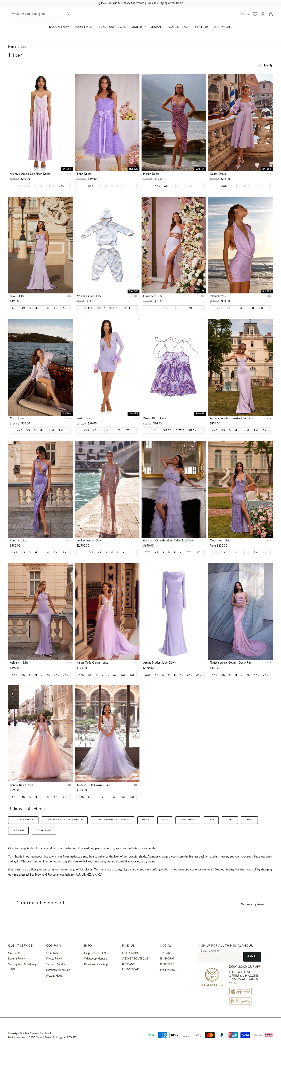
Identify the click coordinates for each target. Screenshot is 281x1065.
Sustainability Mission (58, 970)
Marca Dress (18, 418)
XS (28, 185)
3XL (265, 552)
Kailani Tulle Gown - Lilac (92, 663)
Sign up (252, 956)
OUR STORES (130, 953)
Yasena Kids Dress (154, 418)
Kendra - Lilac (18, 540)
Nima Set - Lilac (153, 296)
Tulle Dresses (188, 820)
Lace (164, 820)
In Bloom (18, 831)
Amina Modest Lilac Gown (159, 663)
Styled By (201, 27)
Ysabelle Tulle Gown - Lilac (93, 785)
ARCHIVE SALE (223, 27)
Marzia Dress (151, 174)
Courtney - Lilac (220, 540)
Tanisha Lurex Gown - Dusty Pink (231, 663)
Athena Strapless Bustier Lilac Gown (232, 418)
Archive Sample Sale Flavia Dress (30, 174)
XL (53, 185)
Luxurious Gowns (112, 27)
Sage (211, 820)
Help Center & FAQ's (96, 953)
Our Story (52, 953)
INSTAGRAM (167, 958)
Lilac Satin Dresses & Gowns (112, 820)
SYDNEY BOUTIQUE (135, 958)
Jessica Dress (85, 418)
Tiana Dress (84, 174)
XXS (19, 185)
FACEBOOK (167, 970)
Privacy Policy (54, 958)
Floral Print (44, 831)
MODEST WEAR (84, 27)
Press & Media (54, 976)
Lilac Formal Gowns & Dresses (64, 820)
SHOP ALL (157, 27)
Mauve (145, 820)
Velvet (249, 820)
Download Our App (96, 964)
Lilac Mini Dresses (23, 820)
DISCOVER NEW (59, 27)
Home (12, 47)
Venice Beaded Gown (90, 540)
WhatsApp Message (95, 958)
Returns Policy (16, 958)
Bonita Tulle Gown (21, 785)
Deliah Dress (218, 174)
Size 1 (155, 430)
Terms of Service (55, 964)
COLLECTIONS (178, 27)
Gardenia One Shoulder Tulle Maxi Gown (169, 540)
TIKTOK (165, 953)
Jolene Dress (218, 296)
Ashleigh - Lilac (19, 663)
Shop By (137, 27)
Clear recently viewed (252, 904)
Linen (230, 820)
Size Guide (14, 953)
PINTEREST (167, 964)
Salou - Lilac (17, 296)
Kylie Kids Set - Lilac (89, 296)
